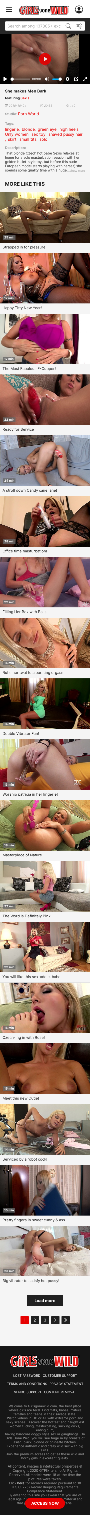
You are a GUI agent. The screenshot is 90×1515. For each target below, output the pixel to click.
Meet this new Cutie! (20, 1098)
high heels (69, 129)
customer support (60, 1376)
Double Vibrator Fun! (20, 733)
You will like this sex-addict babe (31, 976)
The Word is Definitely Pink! (27, 916)
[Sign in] (80, 9)
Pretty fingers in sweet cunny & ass (33, 1220)
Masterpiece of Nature (22, 855)
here (20, 1483)
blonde (28, 129)
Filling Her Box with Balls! (25, 611)
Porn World (28, 113)
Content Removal (60, 1392)
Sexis (24, 98)
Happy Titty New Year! (22, 307)
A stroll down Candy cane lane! (29, 490)
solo (44, 139)
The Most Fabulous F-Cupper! (29, 368)
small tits (28, 139)
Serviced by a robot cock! (24, 1159)
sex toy (39, 134)
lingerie (12, 129)
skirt (12, 139)
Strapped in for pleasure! (24, 247)
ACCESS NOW (45, 1503)
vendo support (28, 1392)
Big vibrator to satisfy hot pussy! (30, 1280)
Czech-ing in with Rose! (23, 1037)
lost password (26, 1376)
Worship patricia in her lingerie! (30, 794)
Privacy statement (66, 1384)
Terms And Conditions (27, 1384)
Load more (45, 1300)
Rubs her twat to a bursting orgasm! (34, 672)
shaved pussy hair (65, 134)
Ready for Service (18, 429)
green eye (47, 129)
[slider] (20, 79)
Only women (16, 134)
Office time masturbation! (24, 551)
